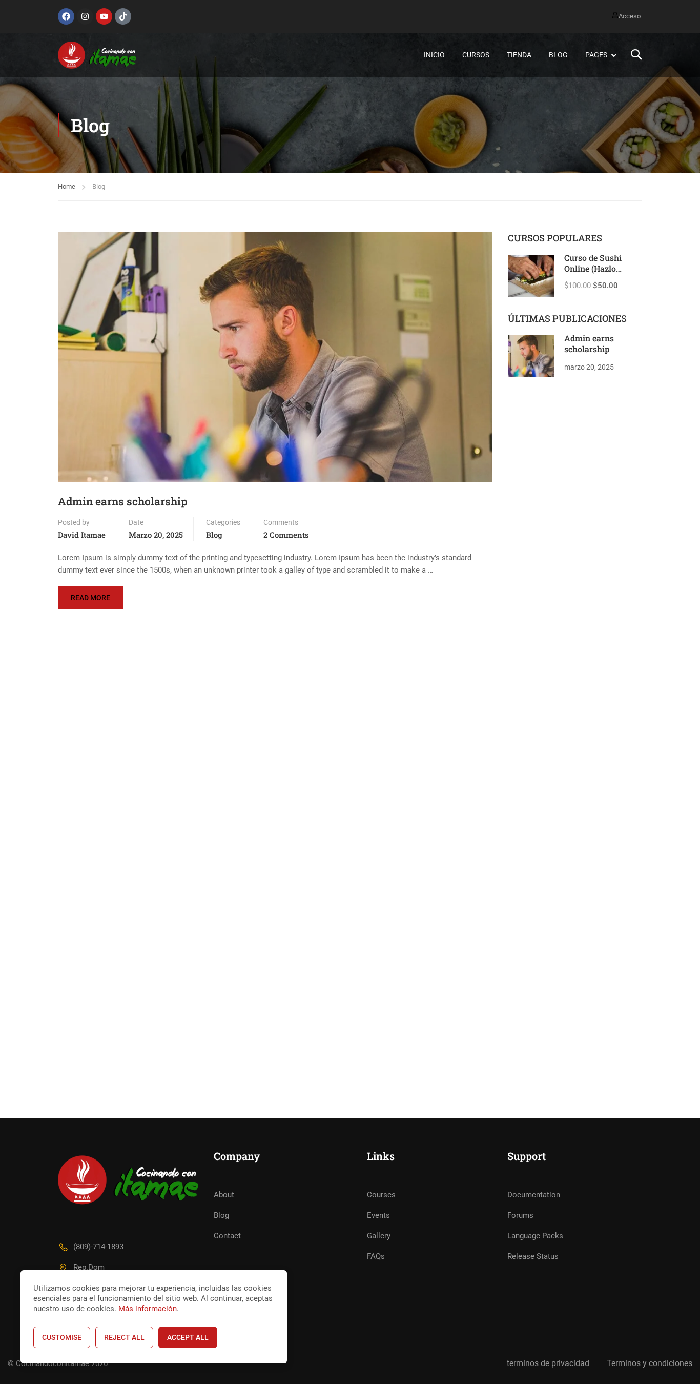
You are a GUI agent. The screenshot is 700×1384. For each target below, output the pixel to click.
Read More (94, 594)
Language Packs (535, 1235)
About (224, 1194)
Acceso (630, 16)
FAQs (376, 1256)
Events (378, 1215)
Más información (147, 1308)
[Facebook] (66, 16)
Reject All (124, 1337)
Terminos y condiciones (649, 1363)
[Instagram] (85, 16)
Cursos (475, 55)
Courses (381, 1194)
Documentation (533, 1194)
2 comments (286, 535)
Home (66, 186)
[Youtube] (104, 16)
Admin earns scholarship (123, 501)
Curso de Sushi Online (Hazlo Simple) (593, 268)
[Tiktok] (123, 16)
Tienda (519, 55)
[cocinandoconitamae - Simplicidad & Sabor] (97, 55)
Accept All (188, 1337)
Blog (558, 55)
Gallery (378, 1235)
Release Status (533, 1256)
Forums (520, 1215)
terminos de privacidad (548, 1363)
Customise (61, 1337)
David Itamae (82, 535)
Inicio (434, 55)
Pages (596, 55)
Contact (227, 1235)
